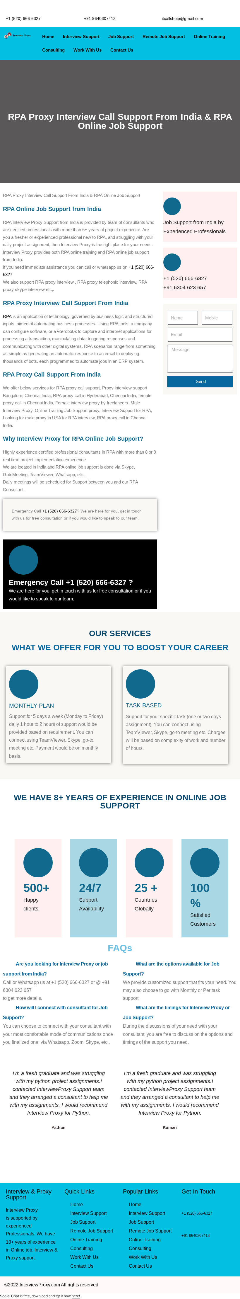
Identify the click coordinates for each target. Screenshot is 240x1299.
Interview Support (81, 36)
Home (48, 36)
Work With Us (87, 49)
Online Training (209, 36)
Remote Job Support (164, 36)
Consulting (53, 49)
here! (76, 1296)
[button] (60, 968)
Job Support (121, 36)
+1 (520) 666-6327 (59, 511)
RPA (7, 316)
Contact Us (121, 49)
